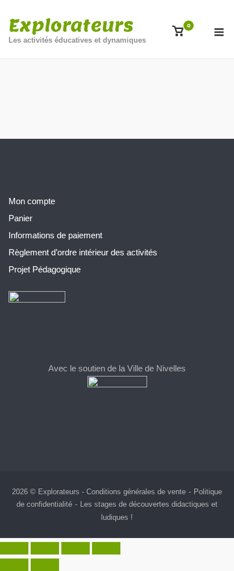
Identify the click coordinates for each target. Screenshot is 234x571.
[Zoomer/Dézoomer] (14, 548)
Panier (20, 218)
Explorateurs (71, 25)
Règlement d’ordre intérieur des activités (83, 252)
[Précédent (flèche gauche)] (14, 564)
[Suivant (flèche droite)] (45, 564)
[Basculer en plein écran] (45, 548)
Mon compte (32, 201)
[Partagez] (75, 548)
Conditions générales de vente (136, 491)
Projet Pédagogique (45, 269)
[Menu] (219, 32)
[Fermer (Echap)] (106, 548)
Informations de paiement (55, 235)
